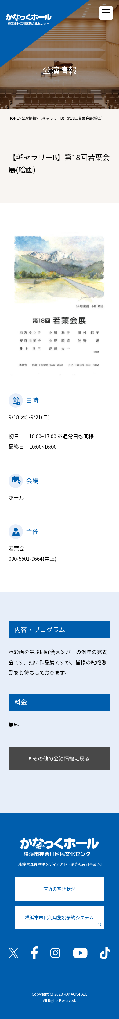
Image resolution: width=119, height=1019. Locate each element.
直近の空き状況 (59, 889)
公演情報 (28, 118)
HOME (14, 118)
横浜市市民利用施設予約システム (59, 917)
